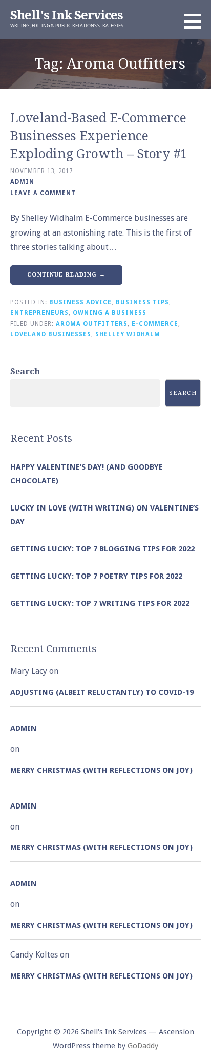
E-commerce (155, 323)
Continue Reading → (66, 274)
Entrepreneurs (39, 312)
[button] (196, 21)
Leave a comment (43, 193)
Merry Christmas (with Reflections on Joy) (101, 770)
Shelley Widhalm (127, 334)
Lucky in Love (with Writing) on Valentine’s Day (104, 514)
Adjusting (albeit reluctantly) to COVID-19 (102, 692)
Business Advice (80, 302)
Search (25, 371)
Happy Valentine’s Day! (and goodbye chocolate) (86, 473)
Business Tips (142, 302)
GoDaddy (143, 1045)
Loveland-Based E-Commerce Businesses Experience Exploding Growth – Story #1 (98, 136)
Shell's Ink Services (66, 15)
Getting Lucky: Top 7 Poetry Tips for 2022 (96, 576)
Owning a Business (109, 312)
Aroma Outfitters (92, 323)
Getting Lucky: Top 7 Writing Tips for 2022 (99, 603)
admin (22, 181)
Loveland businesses (50, 334)
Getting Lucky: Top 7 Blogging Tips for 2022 (102, 549)
